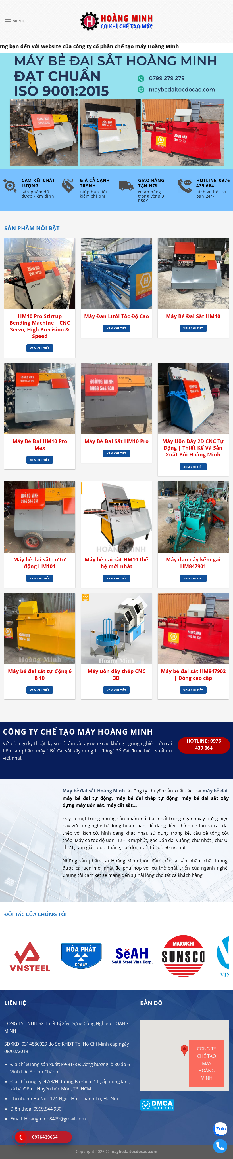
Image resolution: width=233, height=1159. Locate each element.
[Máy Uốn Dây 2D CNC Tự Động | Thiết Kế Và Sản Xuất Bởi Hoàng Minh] (193, 398)
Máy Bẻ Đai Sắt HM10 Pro (116, 441)
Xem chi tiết (40, 348)
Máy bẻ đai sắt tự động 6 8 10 (40, 674)
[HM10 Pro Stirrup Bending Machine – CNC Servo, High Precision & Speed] (39, 273)
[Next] (225, 955)
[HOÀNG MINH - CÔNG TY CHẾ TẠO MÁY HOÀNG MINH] (116, 21)
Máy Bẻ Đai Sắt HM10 (193, 316)
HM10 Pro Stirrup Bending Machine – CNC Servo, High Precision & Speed (39, 326)
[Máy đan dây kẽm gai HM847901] (193, 516)
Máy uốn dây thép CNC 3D (116, 674)
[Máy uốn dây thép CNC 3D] (116, 628)
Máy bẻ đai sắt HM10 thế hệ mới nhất (116, 562)
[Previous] (7, 955)
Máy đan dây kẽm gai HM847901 (193, 562)
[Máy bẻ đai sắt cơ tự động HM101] (39, 516)
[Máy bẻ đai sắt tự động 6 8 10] (39, 628)
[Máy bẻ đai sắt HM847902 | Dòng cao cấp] (193, 628)
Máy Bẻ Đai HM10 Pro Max (40, 444)
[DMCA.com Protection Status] (157, 1104)
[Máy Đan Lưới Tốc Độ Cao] (116, 273)
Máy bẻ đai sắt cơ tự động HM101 (39, 562)
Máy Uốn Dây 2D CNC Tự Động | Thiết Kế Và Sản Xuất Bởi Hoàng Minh (193, 448)
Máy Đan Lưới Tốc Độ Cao (116, 316)
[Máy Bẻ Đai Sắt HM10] (193, 273)
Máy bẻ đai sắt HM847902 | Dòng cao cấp (193, 674)
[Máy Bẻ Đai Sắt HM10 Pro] (116, 398)
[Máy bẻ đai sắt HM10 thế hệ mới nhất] (116, 516)
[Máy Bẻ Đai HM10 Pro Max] (39, 398)
